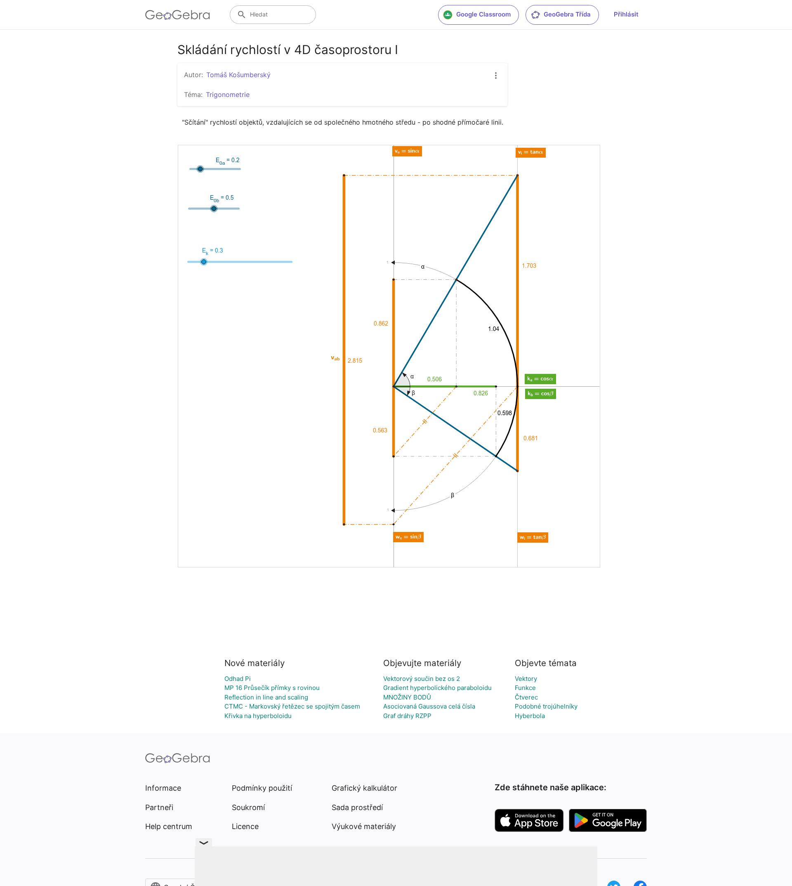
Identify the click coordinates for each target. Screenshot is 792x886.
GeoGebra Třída (567, 14)
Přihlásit (626, 14)
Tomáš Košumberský (238, 75)
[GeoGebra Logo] (177, 15)
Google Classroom (483, 14)
